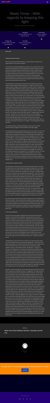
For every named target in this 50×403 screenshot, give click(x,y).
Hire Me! (25, 370)
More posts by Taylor (25, 355)
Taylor (17, 25)
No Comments (31, 25)
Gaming (25, 9)
